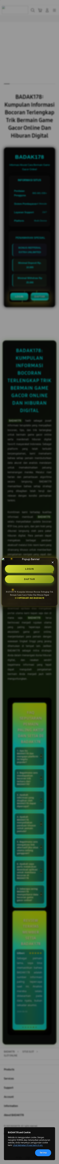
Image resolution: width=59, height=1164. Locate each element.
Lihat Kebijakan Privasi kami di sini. (28, 1145)
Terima (43, 1152)
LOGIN (29, 569)
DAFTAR (29, 579)
